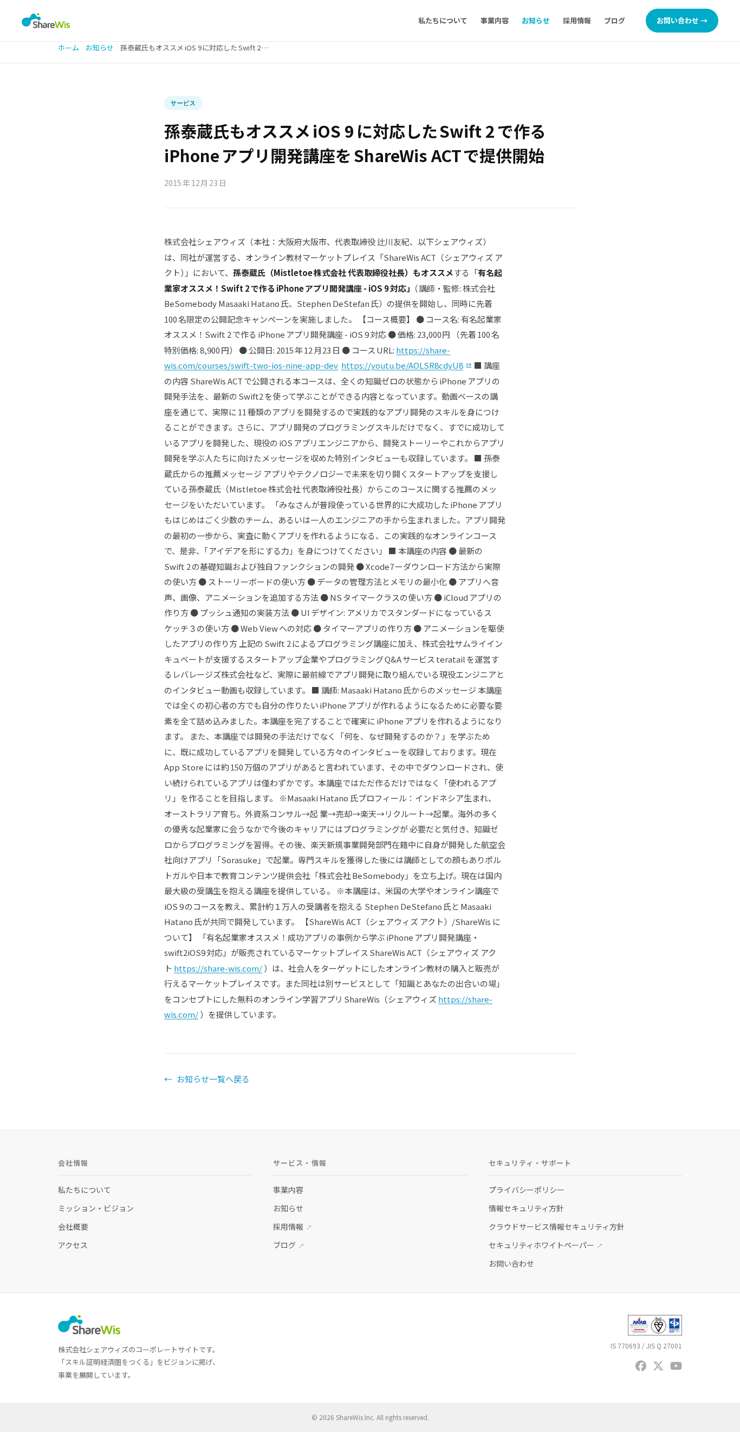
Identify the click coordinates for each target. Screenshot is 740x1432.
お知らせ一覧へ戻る (207, 1078)
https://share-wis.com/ (218, 968)
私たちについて (443, 20)
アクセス (73, 1245)
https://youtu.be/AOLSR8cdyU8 (406, 365)
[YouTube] (676, 1365)
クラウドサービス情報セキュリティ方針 (557, 1226)
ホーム (68, 47)
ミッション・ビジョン (96, 1208)
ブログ (614, 20)
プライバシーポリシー (526, 1189)
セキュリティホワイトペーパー (546, 1245)
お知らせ (536, 20)
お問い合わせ (511, 1263)
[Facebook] (640, 1365)
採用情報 (577, 20)
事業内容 (495, 20)
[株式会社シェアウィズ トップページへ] (46, 20)
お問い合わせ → (682, 20)
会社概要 (73, 1226)
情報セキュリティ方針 (526, 1208)
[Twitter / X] (658, 1365)
